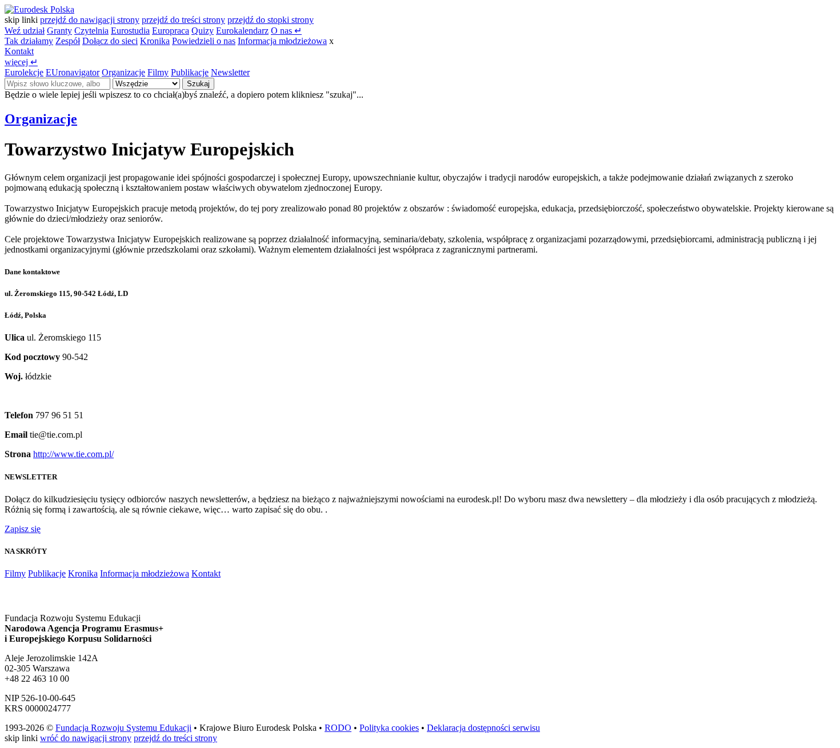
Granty (59, 30)
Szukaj (198, 83)
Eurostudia (130, 30)
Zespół (67, 41)
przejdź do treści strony (183, 20)
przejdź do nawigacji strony (89, 20)
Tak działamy (29, 41)
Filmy (158, 72)
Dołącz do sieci (110, 41)
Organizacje (123, 72)
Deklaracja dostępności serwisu (483, 728)
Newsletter (230, 72)
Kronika (155, 41)
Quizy (202, 30)
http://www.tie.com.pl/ (73, 454)
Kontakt (19, 51)
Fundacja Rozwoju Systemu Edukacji (123, 728)
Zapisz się (23, 529)
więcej (21, 62)
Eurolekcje (24, 72)
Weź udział (25, 30)
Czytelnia (91, 30)
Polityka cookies (389, 728)
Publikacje (190, 72)
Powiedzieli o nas (203, 41)
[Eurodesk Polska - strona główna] (39, 9)
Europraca (170, 30)
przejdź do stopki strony (270, 20)
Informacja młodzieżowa (282, 41)
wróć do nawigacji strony (85, 738)
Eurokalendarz (242, 30)
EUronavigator (72, 72)
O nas (286, 30)
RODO (338, 728)
